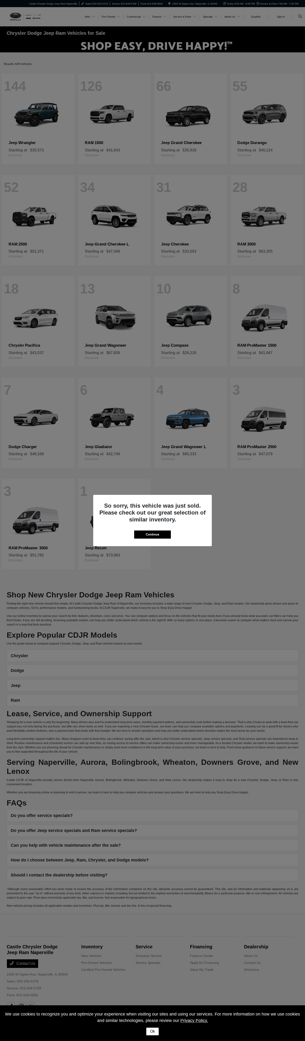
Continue (152, 534)
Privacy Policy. (194, 1020)
